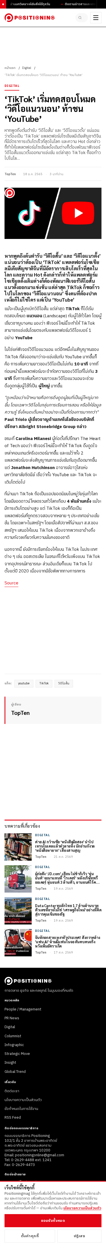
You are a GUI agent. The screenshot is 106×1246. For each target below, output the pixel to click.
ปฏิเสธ (79, 1236)
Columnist (13, 1036)
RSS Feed (13, 1117)
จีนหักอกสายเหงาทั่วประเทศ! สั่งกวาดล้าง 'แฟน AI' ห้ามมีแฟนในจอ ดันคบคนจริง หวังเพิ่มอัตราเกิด (67, 942)
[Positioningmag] (30, 17)
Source (11, 583)
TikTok (44, 683)
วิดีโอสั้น (63, 683)
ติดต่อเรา (12, 1091)
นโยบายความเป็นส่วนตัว (23, 1100)
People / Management (23, 1009)
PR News (12, 1018)
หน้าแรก (10, 68)
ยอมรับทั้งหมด (53, 1221)
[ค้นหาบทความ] (81, 17)
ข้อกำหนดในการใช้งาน (21, 1109)
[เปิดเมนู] (95, 17)
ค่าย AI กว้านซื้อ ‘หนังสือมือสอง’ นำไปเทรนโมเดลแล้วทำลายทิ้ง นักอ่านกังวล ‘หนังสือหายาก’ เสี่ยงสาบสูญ (65, 846)
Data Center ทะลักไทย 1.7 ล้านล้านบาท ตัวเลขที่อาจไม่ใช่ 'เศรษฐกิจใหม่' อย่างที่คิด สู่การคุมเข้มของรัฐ (68, 910)
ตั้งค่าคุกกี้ (30, 1236)
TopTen (10, 174)
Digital (26, 68)
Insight (10, 1062)
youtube (24, 683)
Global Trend (15, 1072)
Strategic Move (17, 1054)
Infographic (14, 1045)
